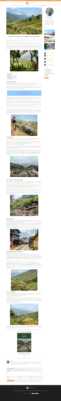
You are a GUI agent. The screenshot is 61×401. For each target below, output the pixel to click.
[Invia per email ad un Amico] (24, 356)
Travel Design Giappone (35, 5)
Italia (26, 5)
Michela (27, 38)
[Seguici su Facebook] (51, 0)
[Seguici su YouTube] (54, 0)
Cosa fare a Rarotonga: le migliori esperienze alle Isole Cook (50, 56)
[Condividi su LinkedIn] (25, 356)
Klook (24, 302)
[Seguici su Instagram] (52, 0)
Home (15, 5)
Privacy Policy (33, 393)
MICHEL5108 (32, 93)
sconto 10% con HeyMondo (27, 92)
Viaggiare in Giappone (20, 5)
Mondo (29, 5)
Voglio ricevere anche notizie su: (48, 69)
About (41, 5)
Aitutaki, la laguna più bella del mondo (50, 53)
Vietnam (24, 35)
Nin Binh (39, 293)
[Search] (7, 3)
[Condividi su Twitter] (23, 356)
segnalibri (30, 358)
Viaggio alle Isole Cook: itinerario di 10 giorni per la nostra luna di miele (50, 59)
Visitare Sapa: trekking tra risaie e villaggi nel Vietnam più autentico (50, 65)
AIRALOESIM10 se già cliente (26, 94)
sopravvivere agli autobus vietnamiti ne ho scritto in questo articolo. (17, 295)
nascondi (11, 73)
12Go (21, 296)
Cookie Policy (37, 393)
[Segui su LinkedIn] (53, 0)
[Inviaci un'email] (49, 18)
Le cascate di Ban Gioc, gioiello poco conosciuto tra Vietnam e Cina (50, 62)
